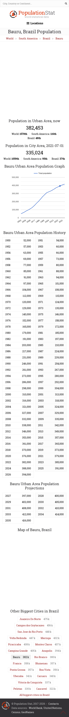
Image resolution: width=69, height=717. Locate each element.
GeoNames (27, 712)
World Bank (35, 708)
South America (28, 38)
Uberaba (18, 676)
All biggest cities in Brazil (34, 695)
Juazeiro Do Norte (30, 619)
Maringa (46, 638)
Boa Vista (44, 669)
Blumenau (41, 663)
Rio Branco (40, 657)
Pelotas (17, 688)
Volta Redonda (18, 638)
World (9, 38)
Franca (17, 663)
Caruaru (42, 676)
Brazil (46, 38)
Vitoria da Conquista (30, 682)
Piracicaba (14, 644)
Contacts (53, 703)
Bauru (59, 38)
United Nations (53, 708)
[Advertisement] (34, 80)
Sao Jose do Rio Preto (30, 631)
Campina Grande (18, 650)
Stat (36, 14)
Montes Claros (43, 644)
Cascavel (41, 688)
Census (16, 712)
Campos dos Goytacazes (30, 625)
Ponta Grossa (17, 669)
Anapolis (47, 650)
